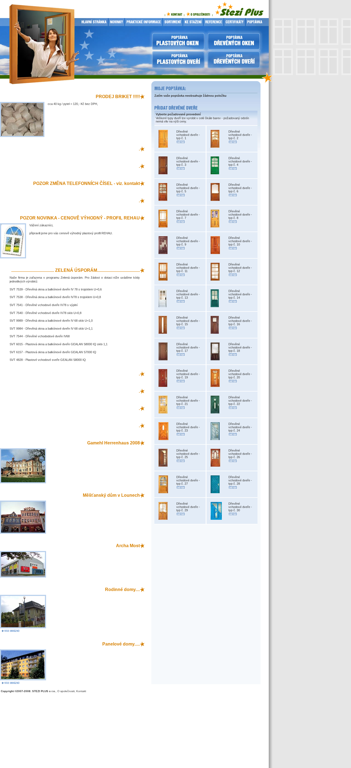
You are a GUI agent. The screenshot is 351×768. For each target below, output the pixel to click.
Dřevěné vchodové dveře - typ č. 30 (240, 507)
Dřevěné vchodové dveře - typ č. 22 (240, 401)
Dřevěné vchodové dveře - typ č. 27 (188, 480)
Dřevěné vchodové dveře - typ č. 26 (240, 454)
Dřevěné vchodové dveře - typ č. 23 (188, 427)
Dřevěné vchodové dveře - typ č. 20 (240, 374)
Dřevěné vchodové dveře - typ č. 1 (188, 135)
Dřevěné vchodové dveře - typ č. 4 (240, 161)
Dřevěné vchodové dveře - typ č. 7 (188, 214)
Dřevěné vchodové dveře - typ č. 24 (240, 427)
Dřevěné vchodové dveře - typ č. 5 (188, 188)
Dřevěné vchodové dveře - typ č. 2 (240, 135)
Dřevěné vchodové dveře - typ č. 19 (188, 374)
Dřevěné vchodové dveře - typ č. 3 (188, 161)
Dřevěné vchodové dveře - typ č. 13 (188, 294)
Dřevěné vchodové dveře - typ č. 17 (188, 347)
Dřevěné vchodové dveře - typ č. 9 (188, 241)
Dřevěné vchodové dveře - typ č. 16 (240, 321)
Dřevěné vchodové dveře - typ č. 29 (188, 507)
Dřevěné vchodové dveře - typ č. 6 (240, 188)
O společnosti (66, 691)
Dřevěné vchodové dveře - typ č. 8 (240, 214)
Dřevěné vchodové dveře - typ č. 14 (240, 294)
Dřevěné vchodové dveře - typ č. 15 (188, 321)
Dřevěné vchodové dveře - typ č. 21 (188, 401)
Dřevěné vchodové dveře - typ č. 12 (240, 268)
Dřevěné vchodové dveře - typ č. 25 (188, 454)
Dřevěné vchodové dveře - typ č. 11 (188, 268)
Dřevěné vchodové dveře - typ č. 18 (240, 347)
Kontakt (81, 691)
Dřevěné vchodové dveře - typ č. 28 (240, 480)
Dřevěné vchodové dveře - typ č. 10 (240, 241)
